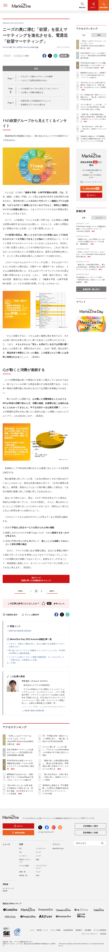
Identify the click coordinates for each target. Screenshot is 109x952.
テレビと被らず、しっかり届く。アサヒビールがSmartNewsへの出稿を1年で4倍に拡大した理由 (55, 750)
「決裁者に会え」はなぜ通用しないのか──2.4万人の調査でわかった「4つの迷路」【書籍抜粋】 (90, 241)
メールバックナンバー (93, 181)
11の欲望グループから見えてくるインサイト (39, 88)
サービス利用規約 (100, 930)
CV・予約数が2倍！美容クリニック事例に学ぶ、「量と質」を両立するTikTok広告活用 (55, 738)
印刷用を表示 (11, 614)
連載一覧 (22, 871)
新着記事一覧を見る (91, 289)
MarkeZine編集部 (29, 47)
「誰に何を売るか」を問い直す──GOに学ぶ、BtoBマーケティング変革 (55, 777)
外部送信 (103, 934)
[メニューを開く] (5, 5)
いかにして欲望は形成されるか (34, 80)
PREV (20, 591)
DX (20, 848)
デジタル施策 (24, 865)
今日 (83, 35)
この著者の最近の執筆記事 (33, 710)
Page (11, 78)
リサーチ (7, 56)
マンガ (38, 852)
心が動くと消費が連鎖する (32, 92)
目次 (36, 68)
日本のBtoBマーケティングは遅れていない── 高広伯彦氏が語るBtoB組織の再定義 (20, 752)
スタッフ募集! (56, 930)
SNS (37, 875)
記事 (83, 217)
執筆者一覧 (23, 875)
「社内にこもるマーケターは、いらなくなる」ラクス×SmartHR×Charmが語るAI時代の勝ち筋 (20, 739)
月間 (98, 35)
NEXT (52, 591)
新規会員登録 (92, 188)
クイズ (38, 856)
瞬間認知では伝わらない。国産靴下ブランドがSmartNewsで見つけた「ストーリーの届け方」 (20, 777)
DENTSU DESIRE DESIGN (20, 630)
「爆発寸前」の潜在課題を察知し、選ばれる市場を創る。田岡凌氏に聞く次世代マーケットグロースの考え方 (55, 764)
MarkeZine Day (58, 848)
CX (20, 852)
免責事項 (79, 930)
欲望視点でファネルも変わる (33, 104)
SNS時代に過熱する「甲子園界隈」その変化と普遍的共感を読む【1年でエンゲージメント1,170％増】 (55, 789)
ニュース (99, 217)
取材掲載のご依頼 (90, 832)
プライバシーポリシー (89, 934)
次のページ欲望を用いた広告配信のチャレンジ (36, 579)
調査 (37, 859)
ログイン (92, 195)
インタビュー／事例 (21, 56)
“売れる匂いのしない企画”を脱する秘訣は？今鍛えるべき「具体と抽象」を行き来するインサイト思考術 (20, 789)
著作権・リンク (42, 930)
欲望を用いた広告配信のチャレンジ (36, 100)
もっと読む (11, 662)
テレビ (38, 871)
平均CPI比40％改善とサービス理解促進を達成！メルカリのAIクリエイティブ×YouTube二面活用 (20, 764)
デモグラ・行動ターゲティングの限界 (37, 76)
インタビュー (40, 848)
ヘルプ (31, 930)
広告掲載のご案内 (90, 826)
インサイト (23, 856)
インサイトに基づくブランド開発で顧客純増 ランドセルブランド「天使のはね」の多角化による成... (36, 658)
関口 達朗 (16, 47)
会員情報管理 (68, 930)
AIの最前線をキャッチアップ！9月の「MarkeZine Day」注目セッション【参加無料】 (90, 279)
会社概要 (88, 930)
